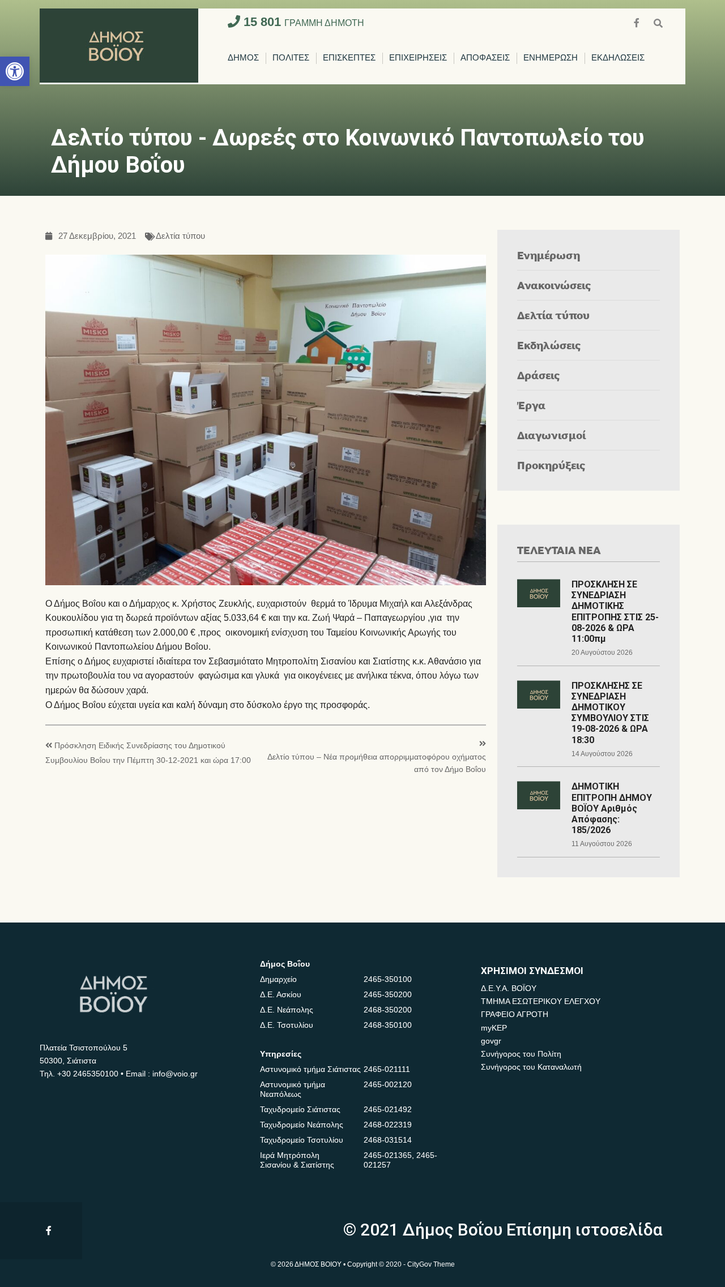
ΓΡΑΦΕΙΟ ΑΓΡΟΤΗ (514, 1014)
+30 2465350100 (87, 1073)
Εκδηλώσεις (549, 345)
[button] (14, 71)
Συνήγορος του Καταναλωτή (531, 1066)
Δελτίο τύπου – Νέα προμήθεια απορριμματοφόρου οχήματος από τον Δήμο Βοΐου (376, 763)
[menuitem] (243, 58)
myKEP (494, 1027)
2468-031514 (388, 1140)
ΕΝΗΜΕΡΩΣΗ (550, 58)
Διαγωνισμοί (551, 435)
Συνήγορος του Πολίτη (521, 1053)
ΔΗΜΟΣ (243, 58)
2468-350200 (388, 1009)
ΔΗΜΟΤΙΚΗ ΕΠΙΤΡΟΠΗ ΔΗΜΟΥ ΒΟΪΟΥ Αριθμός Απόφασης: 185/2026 (612, 808)
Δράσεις (538, 375)
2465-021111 (387, 1069)
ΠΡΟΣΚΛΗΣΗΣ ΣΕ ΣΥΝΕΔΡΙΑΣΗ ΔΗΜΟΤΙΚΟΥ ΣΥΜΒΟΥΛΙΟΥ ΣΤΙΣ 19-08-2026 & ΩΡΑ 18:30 (610, 712)
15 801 (302, 22)
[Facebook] (638, 22)
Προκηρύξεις (551, 465)
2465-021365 (388, 1155)
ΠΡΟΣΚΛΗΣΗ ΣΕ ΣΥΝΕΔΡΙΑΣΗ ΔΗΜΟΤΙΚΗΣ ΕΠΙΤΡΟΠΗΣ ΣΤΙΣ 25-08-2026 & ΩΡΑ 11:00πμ (615, 611)
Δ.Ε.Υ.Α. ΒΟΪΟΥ (508, 988)
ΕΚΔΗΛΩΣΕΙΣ (618, 58)
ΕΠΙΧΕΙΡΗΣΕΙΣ (418, 58)
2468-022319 (388, 1124)
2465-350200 (388, 994)
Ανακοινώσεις (554, 285)
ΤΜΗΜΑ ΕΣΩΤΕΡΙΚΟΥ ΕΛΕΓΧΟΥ (540, 1001)
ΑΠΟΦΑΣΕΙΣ (485, 58)
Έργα (531, 405)
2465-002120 (388, 1084)
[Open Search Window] (658, 22)
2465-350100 (388, 979)
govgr (491, 1040)
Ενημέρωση (548, 255)
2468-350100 (388, 1025)
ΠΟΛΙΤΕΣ (290, 58)
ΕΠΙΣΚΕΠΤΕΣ (349, 58)
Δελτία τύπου (180, 236)
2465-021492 (388, 1109)
